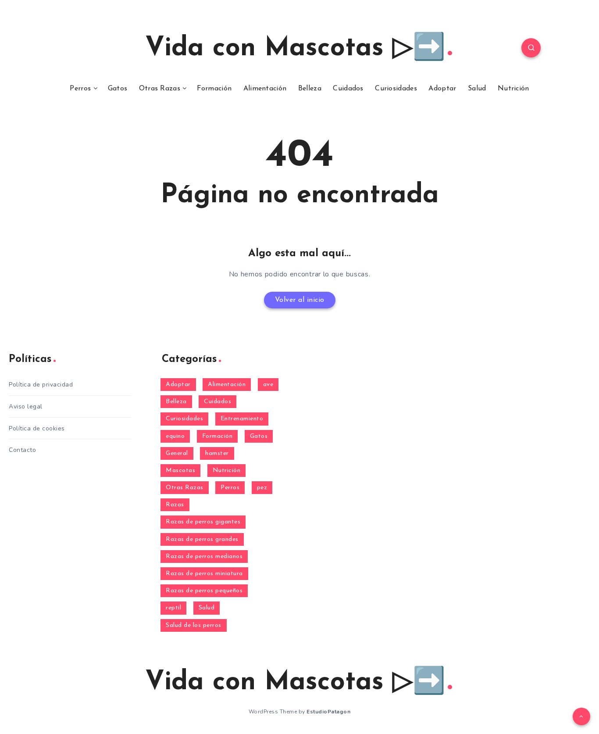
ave (268, 384)
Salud (477, 88)
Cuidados (348, 88)
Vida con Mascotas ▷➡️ (295, 49)
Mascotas (180, 470)
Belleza (309, 88)
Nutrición (513, 88)
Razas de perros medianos (204, 556)
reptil (173, 608)
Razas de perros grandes (202, 539)
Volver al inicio (299, 300)
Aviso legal (26, 406)
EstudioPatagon (328, 711)
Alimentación (265, 88)
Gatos (118, 88)
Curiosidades (396, 88)
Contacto (22, 450)
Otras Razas (159, 88)
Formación (214, 88)
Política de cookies (37, 428)
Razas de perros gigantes (203, 522)
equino (175, 436)
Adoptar (442, 88)
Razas (175, 504)
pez (262, 487)
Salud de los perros (193, 625)
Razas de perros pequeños (204, 590)
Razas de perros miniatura (204, 573)
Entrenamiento (242, 418)
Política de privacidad (41, 384)
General (177, 453)
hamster (217, 453)
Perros (80, 88)
